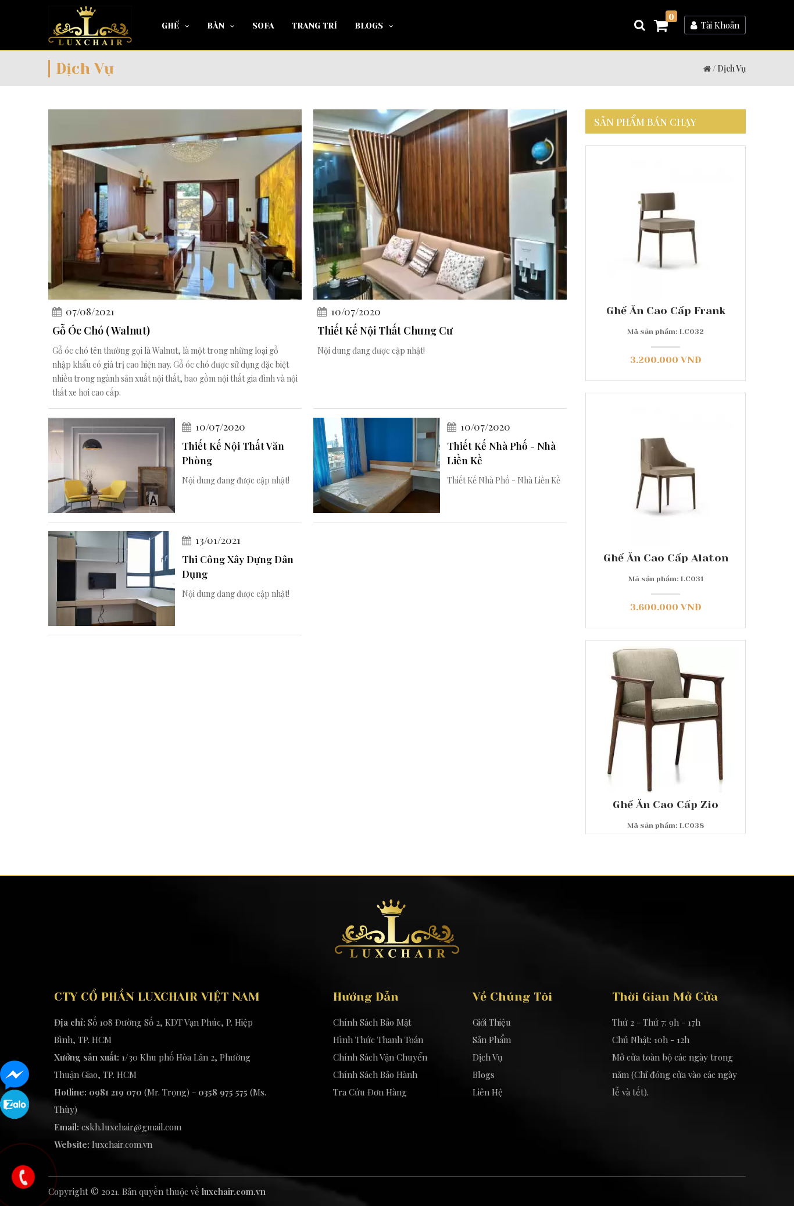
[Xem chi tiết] (697, 253)
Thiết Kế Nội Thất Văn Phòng (233, 453)
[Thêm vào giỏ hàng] (634, 253)
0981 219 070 (115, 1092)
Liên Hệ (488, 1092)
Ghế (170, 25)
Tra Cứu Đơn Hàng (370, 1092)
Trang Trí (314, 25)
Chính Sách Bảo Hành (375, 1074)
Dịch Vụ (731, 68)
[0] (661, 27)
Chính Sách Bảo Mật (372, 1022)
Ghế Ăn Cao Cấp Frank (665, 310)
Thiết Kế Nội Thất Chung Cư (385, 330)
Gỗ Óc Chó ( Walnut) (101, 330)
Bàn (215, 25)
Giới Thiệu (492, 1022)
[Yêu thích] (665, 253)
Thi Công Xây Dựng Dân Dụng (238, 566)
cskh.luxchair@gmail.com (131, 1127)
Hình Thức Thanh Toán (378, 1039)
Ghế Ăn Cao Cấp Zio (665, 804)
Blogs (369, 25)
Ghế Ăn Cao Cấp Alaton (665, 558)
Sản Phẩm (492, 1039)
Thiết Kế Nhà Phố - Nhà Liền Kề (501, 453)
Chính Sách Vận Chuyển (380, 1057)
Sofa (263, 25)
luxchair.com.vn (122, 1144)
